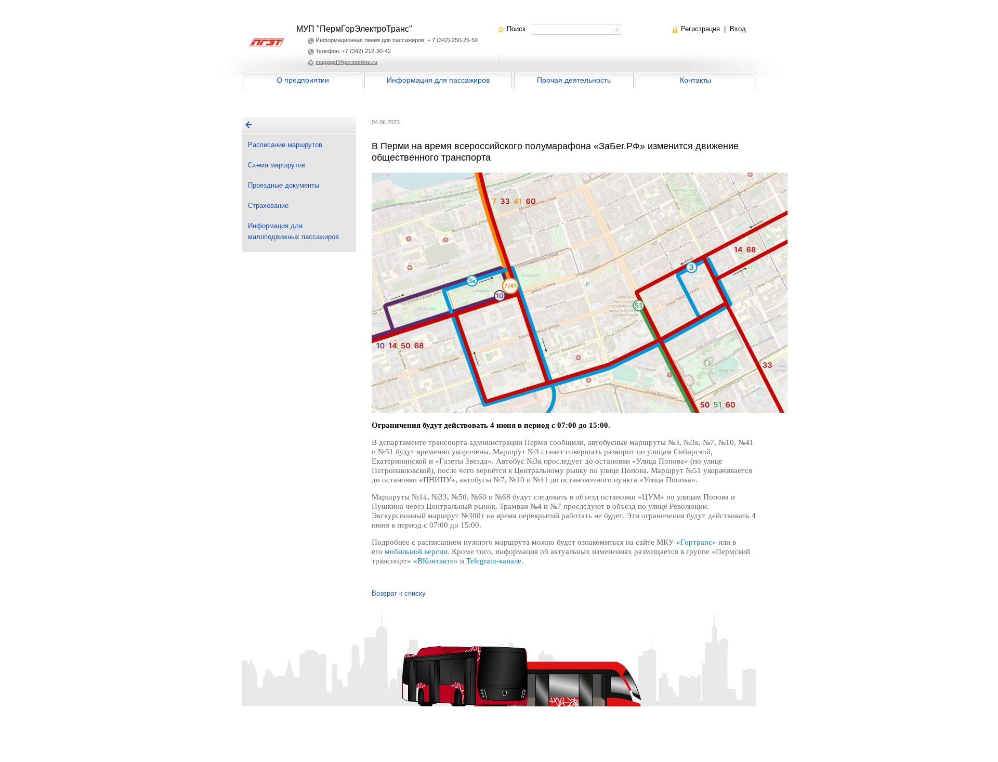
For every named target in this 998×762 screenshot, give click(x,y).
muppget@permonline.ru (346, 62)
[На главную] (248, 125)
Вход (738, 29)
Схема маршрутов (276, 165)
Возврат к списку (399, 593)
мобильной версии (416, 551)
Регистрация (700, 29)
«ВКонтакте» (435, 561)
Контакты (695, 80)
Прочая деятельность (574, 80)
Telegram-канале (493, 561)
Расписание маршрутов (285, 145)
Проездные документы (283, 185)
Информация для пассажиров (438, 80)
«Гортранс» (696, 542)
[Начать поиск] (615, 28)
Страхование (268, 205)
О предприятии (303, 80)
